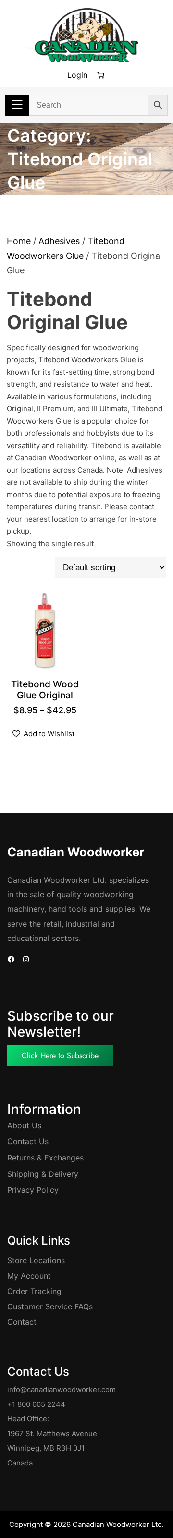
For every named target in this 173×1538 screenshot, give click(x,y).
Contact (22, 1322)
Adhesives (59, 241)
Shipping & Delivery (42, 1174)
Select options (49, 696)
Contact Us (28, 1141)
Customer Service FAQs (50, 1306)
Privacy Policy (33, 1190)
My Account (29, 1276)
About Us (24, 1125)
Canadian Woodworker (75, 851)
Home (19, 241)
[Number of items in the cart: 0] (100, 75)
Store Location (34, 1260)
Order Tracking (34, 1291)
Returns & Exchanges (45, 1157)
